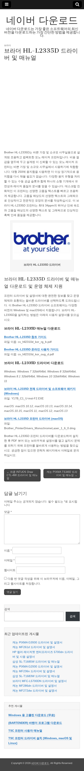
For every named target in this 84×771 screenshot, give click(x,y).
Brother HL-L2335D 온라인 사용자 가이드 (31, 349)
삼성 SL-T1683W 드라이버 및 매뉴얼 (36, 676)
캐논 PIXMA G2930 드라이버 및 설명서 (37, 666)
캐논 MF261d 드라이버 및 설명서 (33, 647)
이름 (8, 550)
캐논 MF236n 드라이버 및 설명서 (33, 671)
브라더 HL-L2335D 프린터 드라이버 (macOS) (33, 418)
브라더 (7, 45)
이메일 (9, 560)
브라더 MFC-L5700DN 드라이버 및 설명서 (39, 681)
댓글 (8, 512)
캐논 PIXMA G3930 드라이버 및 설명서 (37, 642)
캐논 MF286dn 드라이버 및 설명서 (34, 685)
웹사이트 (9, 570)
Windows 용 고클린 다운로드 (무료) (31, 715)
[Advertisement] (42, 105)
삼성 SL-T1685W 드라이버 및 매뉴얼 (36, 661)
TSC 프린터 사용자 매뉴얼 (25, 730)
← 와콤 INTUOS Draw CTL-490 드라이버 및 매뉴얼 (22, 475)
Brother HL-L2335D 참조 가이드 (25, 337)
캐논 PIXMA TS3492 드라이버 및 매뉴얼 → (62, 473)
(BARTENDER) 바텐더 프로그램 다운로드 (35, 722)
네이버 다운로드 (42, 20)
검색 (7, 609)
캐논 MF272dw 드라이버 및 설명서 (34, 690)
